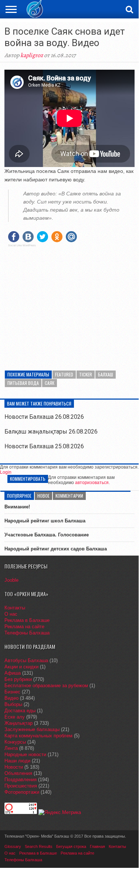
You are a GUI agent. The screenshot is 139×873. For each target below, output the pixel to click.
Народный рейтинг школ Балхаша (44, 521)
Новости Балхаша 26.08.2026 (44, 416)
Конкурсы (15, 742)
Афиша (12, 673)
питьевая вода (23, 383)
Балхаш (105, 374)
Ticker (85, 374)
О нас (10, 614)
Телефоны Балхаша (27, 633)
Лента (11, 748)
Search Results (38, 846)
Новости (13, 767)
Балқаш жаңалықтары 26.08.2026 (51, 431)
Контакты (14, 608)
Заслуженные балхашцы (32, 729)
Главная (97, 846)
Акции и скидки (21, 666)
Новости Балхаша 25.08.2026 (44, 446)
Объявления (18, 773)
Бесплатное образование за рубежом (46, 685)
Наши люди (17, 761)
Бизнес (12, 692)
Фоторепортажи (21, 792)
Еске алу (14, 717)
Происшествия (20, 786)
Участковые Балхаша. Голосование (46, 535)
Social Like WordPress (22, 245)
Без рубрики (18, 679)
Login (5, 472)
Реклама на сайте (24, 626)
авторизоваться (92, 482)
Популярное (19, 496)
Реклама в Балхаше (27, 620)
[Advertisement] (69, 304)
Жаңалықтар (18, 723)
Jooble (11, 580)
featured (64, 374)
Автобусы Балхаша (26, 660)
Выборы (13, 704)
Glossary (12, 846)
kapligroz (31, 55)
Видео (11, 698)
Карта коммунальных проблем (38, 735)
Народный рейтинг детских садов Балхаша (55, 549)
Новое (43, 496)
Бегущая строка (71, 846)
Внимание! (17, 506)
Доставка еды (19, 710)
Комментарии (69, 496)
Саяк (49, 383)
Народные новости (25, 754)
